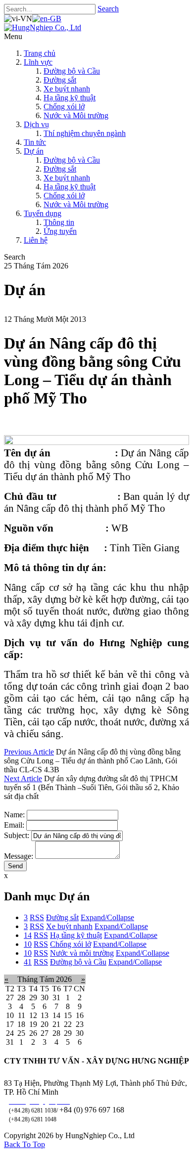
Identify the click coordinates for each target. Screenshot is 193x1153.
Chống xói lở (64, 106)
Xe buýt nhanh (67, 89)
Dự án (34, 151)
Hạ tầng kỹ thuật (70, 97)
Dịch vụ (36, 124)
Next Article (23, 778)
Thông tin (59, 222)
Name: (14, 814)
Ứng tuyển (60, 231)
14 (28, 935)
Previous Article (29, 752)
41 (28, 962)
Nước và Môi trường (76, 115)
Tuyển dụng (42, 213)
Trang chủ (39, 53)
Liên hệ (36, 240)
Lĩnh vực (38, 62)
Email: (14, 825)
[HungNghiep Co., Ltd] (42, 27)
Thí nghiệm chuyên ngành (85, 133)
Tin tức (35, 142)
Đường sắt (60, 80)
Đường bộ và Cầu (72, 71)
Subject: (16, 835)
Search (108, 8)
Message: (18, 856)
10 (28, 944)
